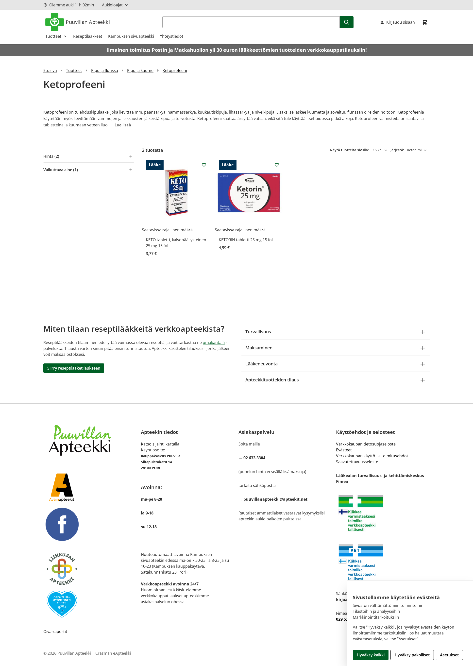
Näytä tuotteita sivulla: (350, 150)
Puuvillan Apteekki (88, 22)
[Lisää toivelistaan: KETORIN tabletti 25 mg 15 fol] (277, 165)
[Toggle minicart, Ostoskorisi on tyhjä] (425, 22)
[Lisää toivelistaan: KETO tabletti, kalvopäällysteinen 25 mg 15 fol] (204, 165)
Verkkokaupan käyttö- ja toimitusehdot (372, 456)
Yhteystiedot (171, 36)
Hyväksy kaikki (371, 655)
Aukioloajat (112, 5)
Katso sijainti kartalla (160, 444)
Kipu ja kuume (140, 70)
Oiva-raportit (55, 631)
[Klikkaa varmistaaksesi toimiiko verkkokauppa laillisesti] (383, 513)
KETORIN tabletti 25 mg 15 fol (246, 239)
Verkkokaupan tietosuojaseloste (366, 444)
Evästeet (344, 450)
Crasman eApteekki (113, 653)
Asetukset (449, 655)
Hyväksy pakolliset (412, 655)
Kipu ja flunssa (104, 70)
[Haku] (347, 22)
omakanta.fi (214, 342)
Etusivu (50, 70)
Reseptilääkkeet (87, 36)
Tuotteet (53, 36)
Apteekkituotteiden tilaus (272, 380)
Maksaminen (258, 348)
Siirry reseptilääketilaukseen (73, 368)
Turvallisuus (258, 332)
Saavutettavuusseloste (357, 461)
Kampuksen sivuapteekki (131, 36)
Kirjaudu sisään (400, 22)
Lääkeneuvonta (261, 364)
